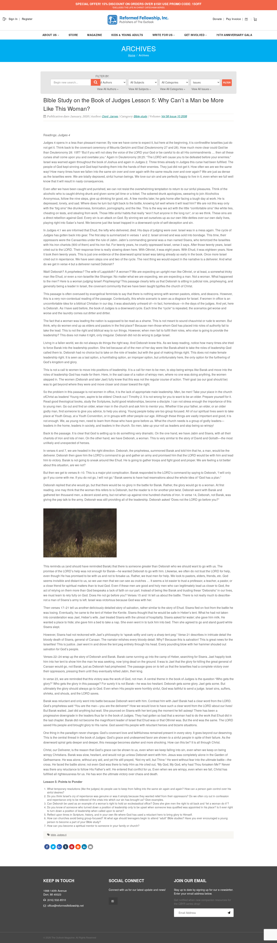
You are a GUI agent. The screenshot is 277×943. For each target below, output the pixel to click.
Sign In (13, 19)
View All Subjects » (140, 89)
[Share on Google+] (59, 846)
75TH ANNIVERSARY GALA (234, 35)
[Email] (90, 846)
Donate (217, 19)
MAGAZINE (94, 35)
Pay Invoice (233, 19)
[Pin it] (71, 846)
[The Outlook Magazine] (138, 20)
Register (27, 19)
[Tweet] (53, 846)
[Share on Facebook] (47, 846)
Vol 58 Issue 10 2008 (174, 116)
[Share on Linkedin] (84, 846)
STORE (73, 35)
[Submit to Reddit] (78, 846)
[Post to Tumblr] (65, 846)
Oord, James (110, 116)
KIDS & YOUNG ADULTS (127, 35)
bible (53, 834)
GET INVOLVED (194, 35)
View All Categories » (172, 89)
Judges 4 (62, 834)
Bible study (140, 116)
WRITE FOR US (162, 35)
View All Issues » (201, 89)
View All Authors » (108, 89)
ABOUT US (49, 35)
